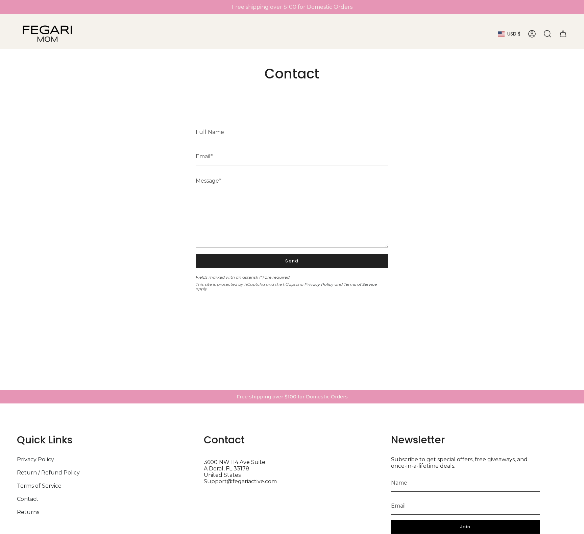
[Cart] (563, 34)
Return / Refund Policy (48, 472)
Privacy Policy (319, 284)
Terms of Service (360, 284)
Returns (28, 512)
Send (291, 261)
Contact (28, 499)
